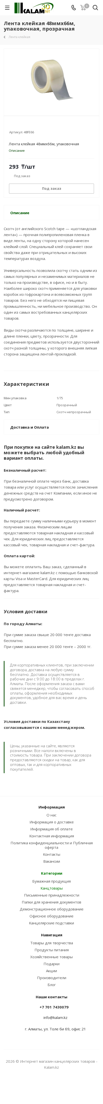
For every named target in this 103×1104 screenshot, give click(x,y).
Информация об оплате (51, 828)
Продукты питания (51, 949)
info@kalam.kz (56, 1017)
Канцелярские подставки (51, 922)
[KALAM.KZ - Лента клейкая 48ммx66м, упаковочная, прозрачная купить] (51, 80)
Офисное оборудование (52, 915)
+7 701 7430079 (54, 1006)
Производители (51, 977)
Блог (52, 984)
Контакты (51, 854)
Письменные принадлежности (51, 895)
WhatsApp (58, 1086)
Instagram (45, 1086)
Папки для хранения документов (51, 902)
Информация (51, 806)
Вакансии (51, 861)
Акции (51, 970)
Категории (51, 873)
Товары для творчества (51, 942)
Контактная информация (51, 835)
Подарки (52, 963)
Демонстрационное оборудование (52, 908)
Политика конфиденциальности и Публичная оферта (51, 845)
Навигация (51, 934)
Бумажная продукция (51, 881)
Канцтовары (51, 888)
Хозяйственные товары (51, 956)
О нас (51, 814)
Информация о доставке (52, 821)
